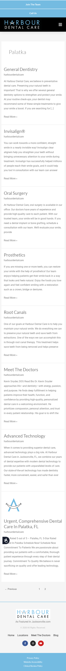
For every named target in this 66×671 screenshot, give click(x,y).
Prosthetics (14, 254)
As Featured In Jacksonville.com (33, 621)
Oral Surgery (15, 193)
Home (11, 635)
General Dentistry (20, 69)
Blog (55, 635)
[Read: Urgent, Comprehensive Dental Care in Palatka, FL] (13, 504)
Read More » (10, 116)
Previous (11, 589)
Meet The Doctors (21, 369)
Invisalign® (14, 131)
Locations (22, 635)
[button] (60, 24)
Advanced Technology (24, 435)
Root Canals (15, 312)
